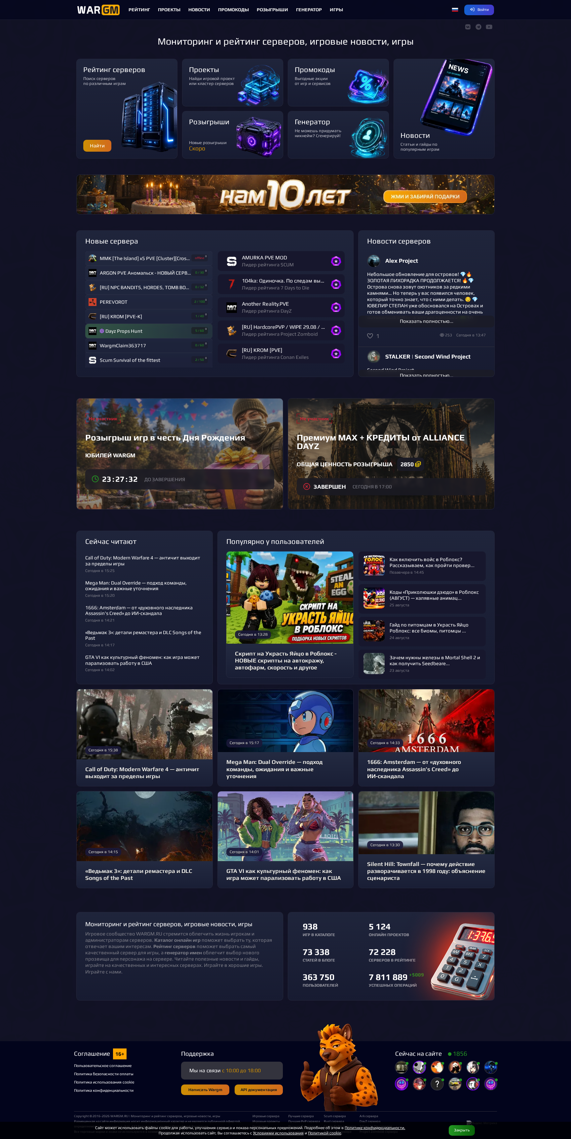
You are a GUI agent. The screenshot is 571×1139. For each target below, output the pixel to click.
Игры (336, 9)
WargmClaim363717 (123, 345)
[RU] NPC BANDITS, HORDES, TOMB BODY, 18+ (145, 287)
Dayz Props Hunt (123, 331)
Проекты (169, 9)
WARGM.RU (119, 1116)
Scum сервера (335, 1116)
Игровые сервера (265, 1116)
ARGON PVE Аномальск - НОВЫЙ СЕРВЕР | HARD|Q (145, 273)
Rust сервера (334, 1121)
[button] (455, 10)
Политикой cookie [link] (324, 1132)
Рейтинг (139, 9)
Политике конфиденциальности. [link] (375, 1127)
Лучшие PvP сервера (303, 1121)
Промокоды (233, 9)
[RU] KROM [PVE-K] (121, 316)
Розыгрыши (272, 9)
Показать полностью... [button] (426, 321)
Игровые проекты (266, 1121)
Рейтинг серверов (174, 946)
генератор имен (183, 952)
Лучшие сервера (301, 1116)
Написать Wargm (205, 1089)
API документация (259, 1089)
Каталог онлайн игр (177, 940)
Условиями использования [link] (278, 1132)
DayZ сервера (370, 1121)
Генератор (309, 9)
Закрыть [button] (462, 1129)
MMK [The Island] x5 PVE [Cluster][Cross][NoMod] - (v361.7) (145, 258)
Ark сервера (369, 1116)
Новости (199, 9)
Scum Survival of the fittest (130, 360)
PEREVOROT (114, 302)
